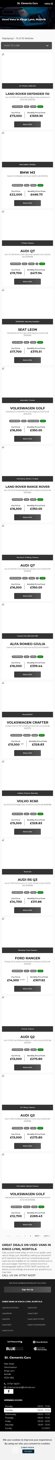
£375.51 (36, 350)
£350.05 (36, 429)
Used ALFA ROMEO (10, 1308)
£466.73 (37, 193)
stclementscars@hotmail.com (21, 1387)
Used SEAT (6, 1325)
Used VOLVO (7, 1330)
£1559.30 (36, 115)
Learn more (27, 1447)
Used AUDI (32, 1308)
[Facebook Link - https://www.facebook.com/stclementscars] (8, 1391)
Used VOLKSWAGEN (36, 1325)
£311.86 (36, 900)
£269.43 (36, 1215)
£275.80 (36, 1058)
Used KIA (6, 1319)
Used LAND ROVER (36, 1319)
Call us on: (19, 1275)
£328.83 (38, 743)
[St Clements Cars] (27, 3)
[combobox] (26, 45)
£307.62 (39, 979)
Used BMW (7, 1313)
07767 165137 (30, 1266)
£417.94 (36, 272)
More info (27, 124)
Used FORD (33, 1313)
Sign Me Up (27, 1289)
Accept (28, 1451)
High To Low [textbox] (12, 45)
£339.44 (36, 665)
